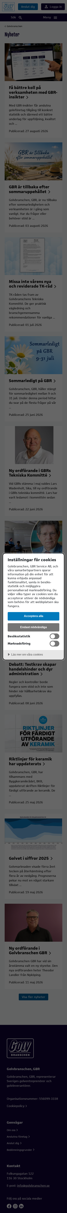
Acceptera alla (33, 616)
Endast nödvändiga (33, 627)
